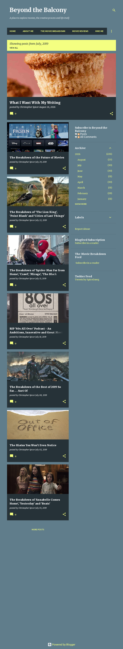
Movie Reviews (80, 31)
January (82, 199)
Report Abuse (82, 228)
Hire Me (99, 31)
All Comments (88, 136)
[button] (111, 114)
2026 (77, 154)
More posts (38, 530)
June (80, 170)
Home (13, 31)
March (81, 187)
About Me (28, 31)
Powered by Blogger (63, 644)
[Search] (114, 10)
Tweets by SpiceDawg (87, 279)
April (80, 182)
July (80, 165)
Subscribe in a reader (87, 243)
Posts (83, 133)
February (83, 193)
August (82, 159)
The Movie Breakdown (53, 31)
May (80, 176)
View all (14, 48)
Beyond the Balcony (38, 10)
